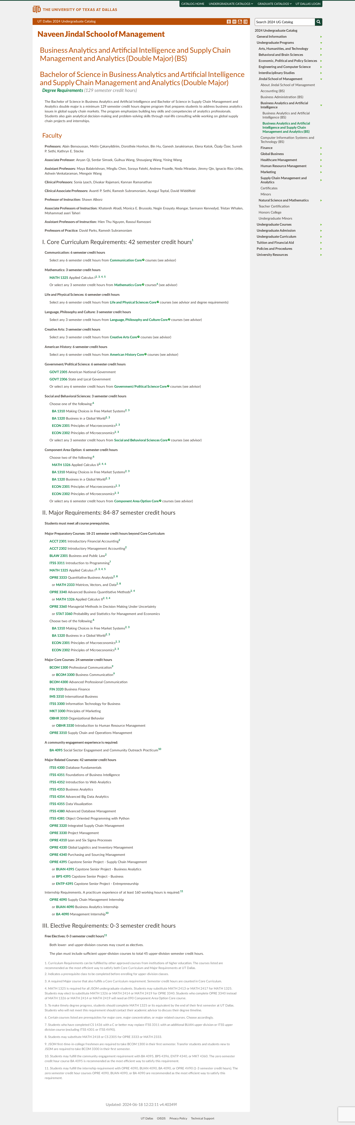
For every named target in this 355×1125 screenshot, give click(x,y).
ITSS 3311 (57, 563)
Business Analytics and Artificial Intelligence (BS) (286, 115)
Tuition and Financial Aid (275, 242)
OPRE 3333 (58, 577)
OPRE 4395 (58, 862)
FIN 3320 (57, 689)
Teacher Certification (274, 206)
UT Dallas (147, 1118)
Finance (266, 148)
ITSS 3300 (57, 704)
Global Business (272, 154)
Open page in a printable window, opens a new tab (240, 22)
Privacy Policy (178, 1118)
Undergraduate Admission (276, 230)
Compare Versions (245, 22)
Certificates (269, 188)
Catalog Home (192, 3)
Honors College (270, 212)
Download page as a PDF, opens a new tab (229, 22)
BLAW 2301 (59, 556)
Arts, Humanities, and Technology (283, 49)
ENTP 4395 (64, 884)
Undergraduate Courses (274, 224)
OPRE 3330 (58, 833)
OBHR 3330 (65, 725)
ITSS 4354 (57, 797)
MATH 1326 (61, 465)
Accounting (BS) (273, 91)
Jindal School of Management (280, 79)
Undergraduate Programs (275, 42)
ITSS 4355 (57, 804)
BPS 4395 (63, 876)
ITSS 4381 (57, 818)
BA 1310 (58, 411)
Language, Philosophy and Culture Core (139, 320)
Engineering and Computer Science (285, 67)
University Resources (272, 255)
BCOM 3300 (65, 675)
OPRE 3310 (58, 733)
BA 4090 (62, 914)
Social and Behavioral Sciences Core (140, 440)
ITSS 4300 (57, 768)
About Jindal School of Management (288, 85)
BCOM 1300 (59, 667)
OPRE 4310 (58, 840)
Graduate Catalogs (274, 3)
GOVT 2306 (58, 379)
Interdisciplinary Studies (277, 73)
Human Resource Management (283, 166)
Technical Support (202, 1118)
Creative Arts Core (123, 337)
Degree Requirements (62, 90)
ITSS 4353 (57, 789)
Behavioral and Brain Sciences (281, 55)
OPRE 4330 (58, 847)
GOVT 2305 (58, 372)
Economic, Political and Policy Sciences (288, 61)
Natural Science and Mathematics (284, 200)
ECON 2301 (61, 426)
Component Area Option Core (136, 501)
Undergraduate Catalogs (230, 3)
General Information (272, 36)
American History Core (127, 354)
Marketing (268, 172)
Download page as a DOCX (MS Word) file (234, 22)
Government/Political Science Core (140, 386)
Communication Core (126, 260)
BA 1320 (58, 418)
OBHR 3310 (59, 718)
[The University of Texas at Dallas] (75, 9)
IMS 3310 (57, 696)
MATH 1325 (59, 278)
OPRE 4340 (58, 855)
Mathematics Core (128, 285)
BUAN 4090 (65, 907)
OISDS (161, 1118)
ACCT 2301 (58, 541)
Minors (266, 194)
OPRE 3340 (58, 592)
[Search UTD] (318, 22)
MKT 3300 (57, 711)
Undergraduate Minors (275, 218)
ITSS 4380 (57, 811)
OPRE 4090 (58, 900)
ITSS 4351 (57, 775)
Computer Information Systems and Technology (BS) (287, 140)
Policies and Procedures (274, 249)
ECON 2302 (61, 433)
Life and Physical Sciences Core (133, 302)
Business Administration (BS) (282, 97)
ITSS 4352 (57, 782)
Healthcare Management (279, 160)
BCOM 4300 (59, 682)
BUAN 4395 (65, 869)
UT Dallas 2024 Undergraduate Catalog (143, 22)
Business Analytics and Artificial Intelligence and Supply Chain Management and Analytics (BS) (286, 127)
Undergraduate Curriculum (276, 236)
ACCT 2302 (58, 548)
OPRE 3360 (58, 606)
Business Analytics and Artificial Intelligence (284, 105)
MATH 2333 (65, 585)
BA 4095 (56, 750)
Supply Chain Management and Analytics (284, 180)
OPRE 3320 (58, 826)
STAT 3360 (64, 614)
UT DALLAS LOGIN (308, 3)
